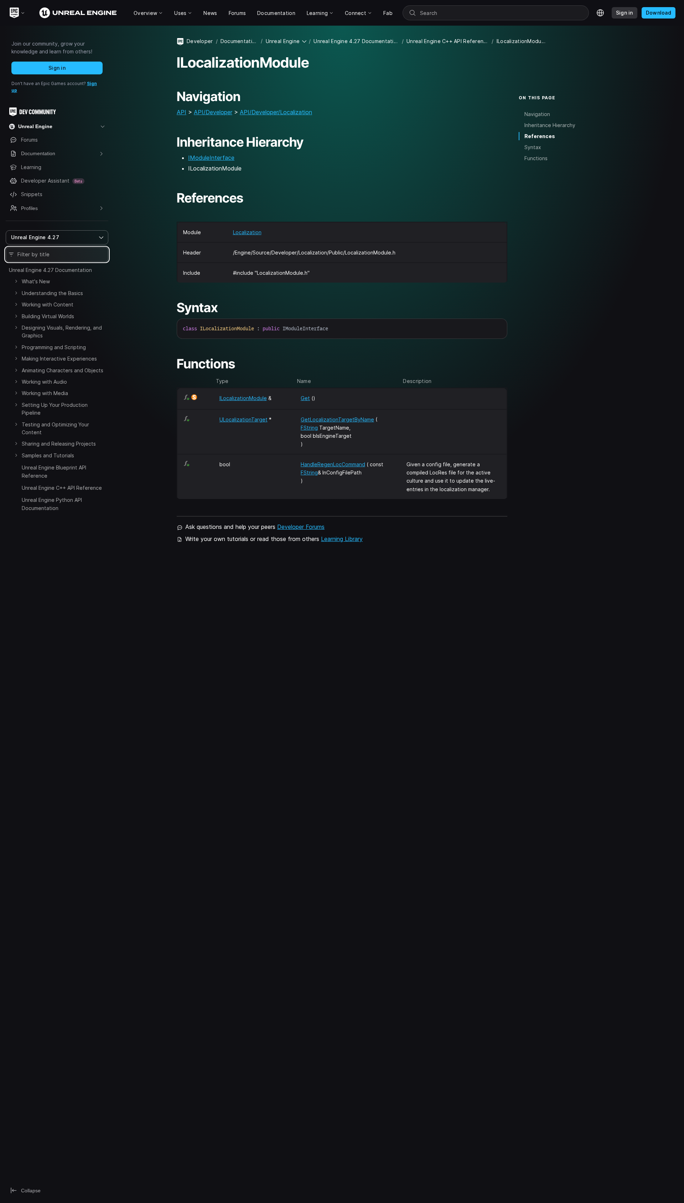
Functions (536, 158)
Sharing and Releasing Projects (59, 444)
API (181, 112)
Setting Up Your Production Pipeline (55, 409)
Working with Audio (44, 382)
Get (305, 398)
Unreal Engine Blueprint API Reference (54, 471)
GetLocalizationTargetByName (337, 419)
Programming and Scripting (54, 347)
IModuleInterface (211, 157)
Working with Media (45, 393)
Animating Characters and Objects (62, 370)
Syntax (532, 147)
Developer (200, 41)
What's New (36, 281)
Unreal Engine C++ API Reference (62, 488)
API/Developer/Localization (276, 112)
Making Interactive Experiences (59, 359)
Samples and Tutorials (48, 455)
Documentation (239, 41)
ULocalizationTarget (243, 419)
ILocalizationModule (243, 398)
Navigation (537, 114)
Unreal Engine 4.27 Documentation (50, 270)
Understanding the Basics (52, 293)
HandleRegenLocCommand (333, 464)
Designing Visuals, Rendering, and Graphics (62, 331)
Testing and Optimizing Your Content (55, 428)
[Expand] (16, 281)
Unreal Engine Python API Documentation (52, 504)
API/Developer (213, 112)
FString (309, 428)
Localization (247, 232)
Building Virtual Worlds (48, 316)
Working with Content (47, 304)
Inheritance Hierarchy (549, 125)
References (539, 136)
